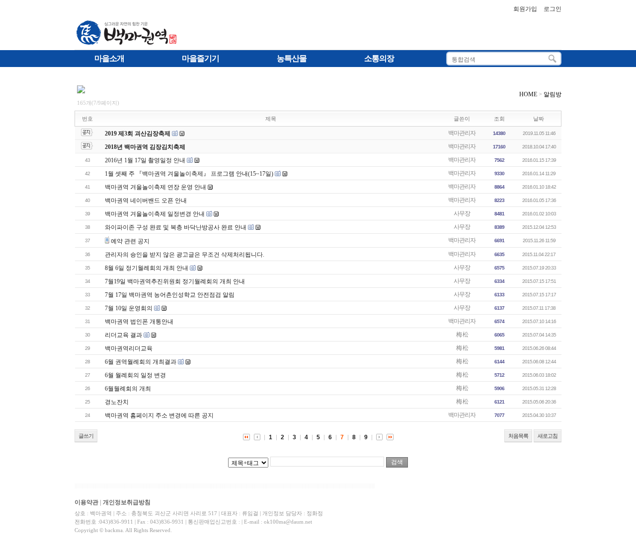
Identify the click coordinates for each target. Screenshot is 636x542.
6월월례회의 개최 (128, 388)
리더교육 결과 (123, 335)
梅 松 (462, 334)
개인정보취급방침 (127, 502)
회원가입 (525, 8)
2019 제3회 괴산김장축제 (137, 133)
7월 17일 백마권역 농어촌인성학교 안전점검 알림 (170, 294)
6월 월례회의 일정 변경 (135, 375)
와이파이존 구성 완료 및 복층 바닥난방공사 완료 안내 (175, 227)
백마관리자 (462, 133)
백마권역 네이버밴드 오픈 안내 (146, 200)
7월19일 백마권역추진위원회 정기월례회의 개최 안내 (175, 281)
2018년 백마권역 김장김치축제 (145, 146)
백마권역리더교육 (129, 348)
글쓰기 (86, 436)
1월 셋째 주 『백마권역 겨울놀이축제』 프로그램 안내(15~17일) (189, 173)
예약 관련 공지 (130, 241)
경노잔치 (117, 402)
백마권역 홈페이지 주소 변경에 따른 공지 (159, 415)
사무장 (462, 213)
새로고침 (547, 436)
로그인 (552, 8)
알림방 (552, 94)
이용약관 (86, 502)
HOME (528, 94)
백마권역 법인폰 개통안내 (139, 321)
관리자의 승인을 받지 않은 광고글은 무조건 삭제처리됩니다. (184, 254)
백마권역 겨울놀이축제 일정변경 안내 (155, 213)
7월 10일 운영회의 (129, 308)
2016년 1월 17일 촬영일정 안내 (145, 160)
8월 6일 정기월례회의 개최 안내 (146, 268)
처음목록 (518, 436)
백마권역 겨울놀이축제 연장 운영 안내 (155, 187)
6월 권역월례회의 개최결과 (140, 361)
